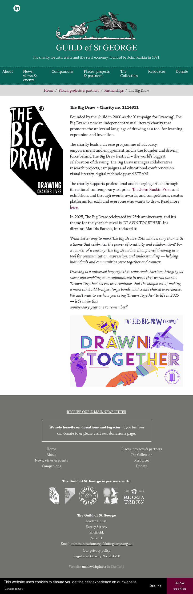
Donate (182, 71)
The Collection (129, 73)
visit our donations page (114, 433)
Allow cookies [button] (179, 585)
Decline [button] (155, 586)
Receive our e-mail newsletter (96, 412)
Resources (156, 71)
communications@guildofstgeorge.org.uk (102, 544)
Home (48, 90)
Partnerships (114, 90)
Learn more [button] (14, 588)
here (74, 207)
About (7, 71)
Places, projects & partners (97, 73)
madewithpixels (94, 566)
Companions (62, 71)
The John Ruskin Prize (151, 189)
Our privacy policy (96, 550)
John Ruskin (137, 57)
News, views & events (30, 76)
